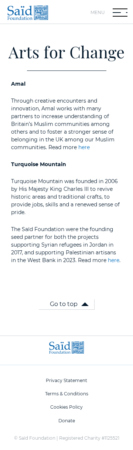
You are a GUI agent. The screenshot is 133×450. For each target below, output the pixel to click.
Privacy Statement (66, 380)
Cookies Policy (66, 407)
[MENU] (120, 12)
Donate (66, 420)
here (84, 147)
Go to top (64, 304)
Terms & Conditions (66, 393)
